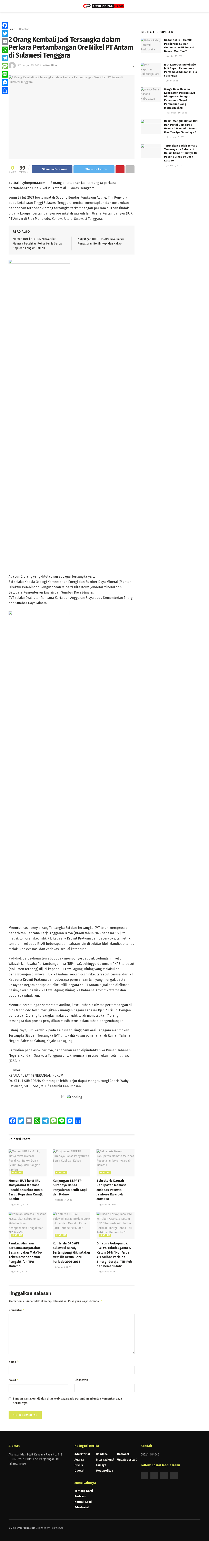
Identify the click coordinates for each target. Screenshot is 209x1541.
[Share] (5, 91)
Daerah (79, 1470)
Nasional (123, 1454)
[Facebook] (5, 25)
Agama (79, 1459)
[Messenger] (5, 82)
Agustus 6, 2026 (62, 1267)
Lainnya (101, 1465)
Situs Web (81, 1380)
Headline (24, 29)
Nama (14, 1362)
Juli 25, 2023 (34, 65)
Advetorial (81, 1507)
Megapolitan (104, 1470)
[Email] (5, 42)
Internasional (105, 1459)
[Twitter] (5, 33)
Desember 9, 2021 (176, 137)
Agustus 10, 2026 (107, 1204)
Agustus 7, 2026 (18, 1271)
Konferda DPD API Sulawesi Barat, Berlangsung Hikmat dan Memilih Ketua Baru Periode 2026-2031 (71, 1252)
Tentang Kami (83, 1491)
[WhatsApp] (5, 50)
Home (12, 29)
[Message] (5, 66)
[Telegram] (5, 58)
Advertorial (82, 1454)
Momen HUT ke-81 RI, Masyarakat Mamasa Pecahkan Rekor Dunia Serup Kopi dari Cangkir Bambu (37, 243)
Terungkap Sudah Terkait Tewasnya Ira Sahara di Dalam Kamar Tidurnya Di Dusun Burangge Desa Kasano (180, 153)
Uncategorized (127, 1459)
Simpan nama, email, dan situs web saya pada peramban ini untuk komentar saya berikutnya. (67, 1401)
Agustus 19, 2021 (174, 56)
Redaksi (80, 1496)
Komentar (17, 1310)
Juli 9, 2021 (172, 80)
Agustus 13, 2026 (63, 1200)
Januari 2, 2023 (174, 165)
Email (14, 1380)
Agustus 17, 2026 (19, 1204)
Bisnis (78, 1465)
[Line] (5, 74)
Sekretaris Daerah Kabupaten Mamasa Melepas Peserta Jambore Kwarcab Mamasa (112, 1190)
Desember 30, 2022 (176, 112)
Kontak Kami (83, 1502)
